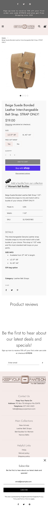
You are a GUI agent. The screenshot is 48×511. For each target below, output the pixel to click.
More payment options (22, 173)
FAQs (24, 450)
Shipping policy (24, 456)
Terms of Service (25, 499)
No (18, 144)
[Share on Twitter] (11, 290)
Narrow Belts (24, 435)
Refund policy (24, 453)
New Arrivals (24, 425)
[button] (20, 95)
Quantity (8, 151)
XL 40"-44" (26, 135)
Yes (9, 144)
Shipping (8, 124)
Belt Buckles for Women (24, 432)
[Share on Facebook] (6, 290)
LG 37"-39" (12, 135)
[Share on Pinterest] (17, 290)
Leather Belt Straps (24, 428)
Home (4, 38)
